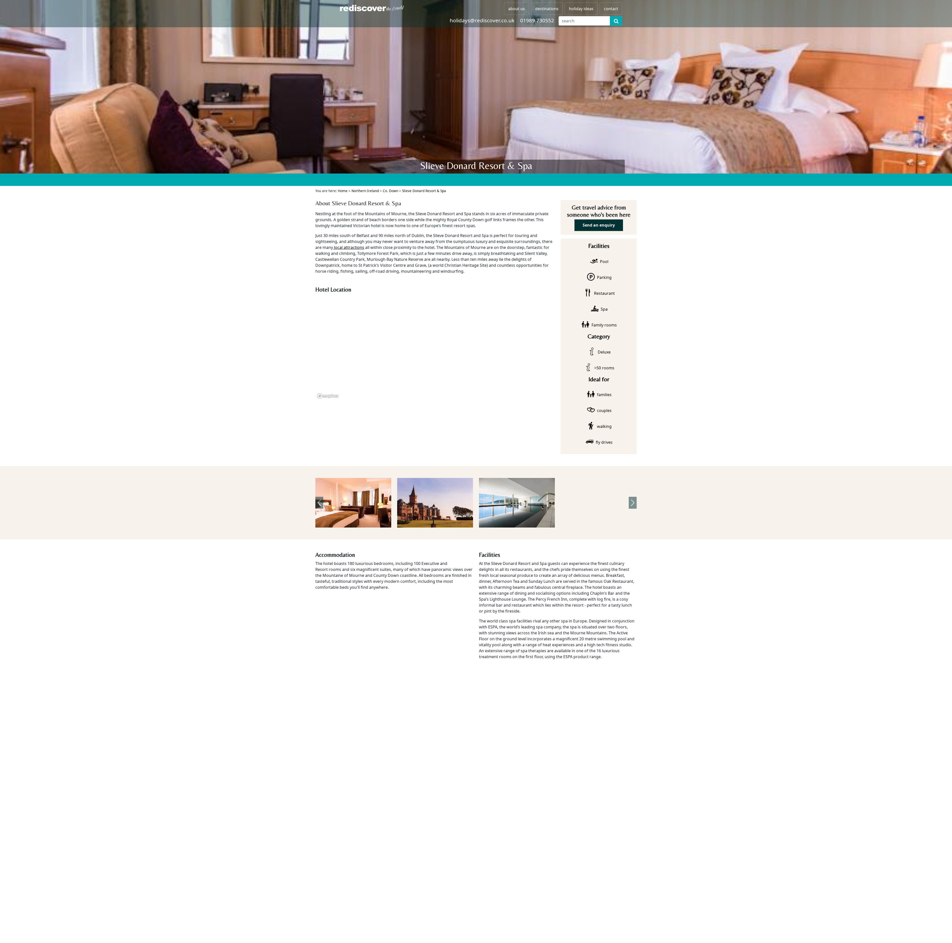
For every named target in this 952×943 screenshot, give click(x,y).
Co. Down (390, 190)
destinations (547, 8)
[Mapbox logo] (328, 396)
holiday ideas (581, 8)
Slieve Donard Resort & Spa (424, 190)
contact (611, 8)
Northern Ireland (365, 190)
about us (516, 8)
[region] (435, 347)
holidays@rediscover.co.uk (482, 20)
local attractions (348, 247)
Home (343, 190)
